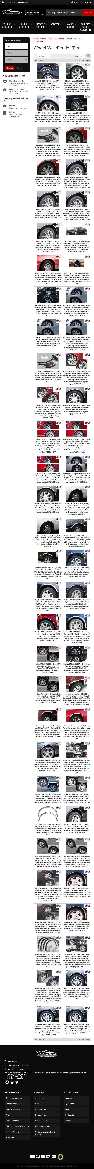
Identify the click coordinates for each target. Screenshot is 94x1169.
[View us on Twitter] (17, 1082)
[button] (69, 12)
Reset (19, 67)
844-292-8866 (13, 1061)
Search (9, 67)
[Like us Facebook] (7, 1082)
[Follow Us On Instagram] (12, 1082)
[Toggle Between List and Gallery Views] (87, 55)
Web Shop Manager (70, 1166)
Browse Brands (12, 1137)
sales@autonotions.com (17, 1069)
